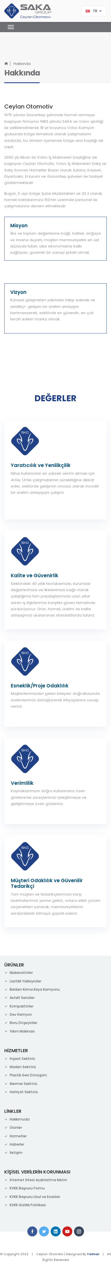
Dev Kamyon (21, 1014)
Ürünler (16, 1127)
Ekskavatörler (21, 972)
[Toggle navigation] (9, 27)
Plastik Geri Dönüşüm (28, 1075)
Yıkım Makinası (22, 1031)
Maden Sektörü (23, 1066)
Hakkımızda (20, 1119)
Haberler (17, 1144)
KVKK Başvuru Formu (27, 1188)
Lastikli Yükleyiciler (25, 981)
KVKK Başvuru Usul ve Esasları (35, 1196)
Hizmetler (18, 1136)
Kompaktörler (21, 1006)
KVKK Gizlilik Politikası (28, 1205)
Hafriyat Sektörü (24, 1091)
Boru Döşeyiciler (23, 1022)
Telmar (93, 1254)
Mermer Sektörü (23, 1083)
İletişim (16, 1152)
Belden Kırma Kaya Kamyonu (35, 989)
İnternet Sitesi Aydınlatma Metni (38, 1179)
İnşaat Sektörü (22, 1058)
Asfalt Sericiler (22, 997)
